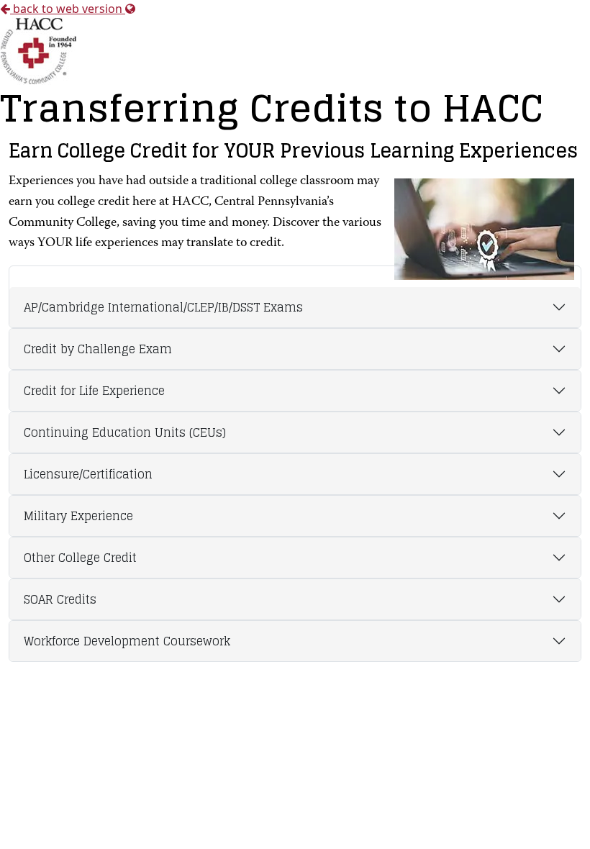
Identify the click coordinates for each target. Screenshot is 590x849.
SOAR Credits (60, 599)
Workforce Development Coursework (127, 641)
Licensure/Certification (88, 474)
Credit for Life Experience (94, 391)
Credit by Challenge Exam (98, 349)
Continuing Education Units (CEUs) (125, 432)
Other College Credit (80, 558)
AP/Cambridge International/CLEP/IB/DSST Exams (163, 307)
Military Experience (78, 516)
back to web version (67, 9)
